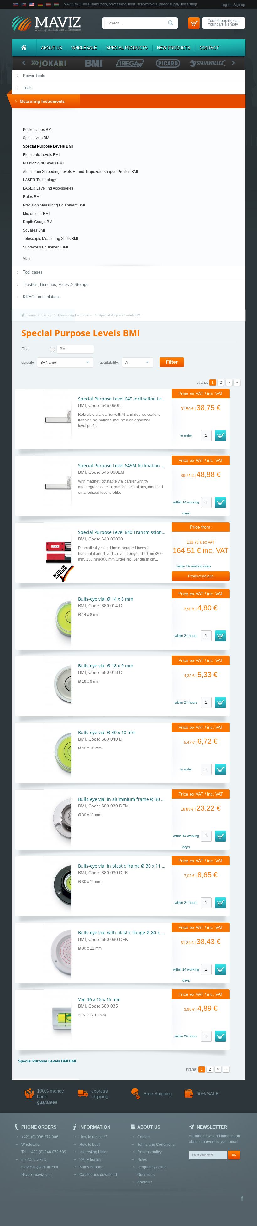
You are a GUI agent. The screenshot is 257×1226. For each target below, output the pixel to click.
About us (51, 47)
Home (31, 315)
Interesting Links (93, 1152)
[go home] (46, 24)
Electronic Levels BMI (41, 155)
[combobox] (65, 362)
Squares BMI (34, 230)
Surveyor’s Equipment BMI (45, 247)
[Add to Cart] (220, 435)
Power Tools (34, 75)
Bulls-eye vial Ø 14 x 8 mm (105, 599)
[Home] (24, 47)
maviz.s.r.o (43, 1174)
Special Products (127, 47)
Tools (28, 88)
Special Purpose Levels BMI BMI (47, 1061)
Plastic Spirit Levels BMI (43, 163)
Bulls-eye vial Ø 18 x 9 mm (105, 666)
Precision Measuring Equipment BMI (54, 205)
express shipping (99, 1093)
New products (173, 47)
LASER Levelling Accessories (48, 188)
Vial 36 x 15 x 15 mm (99, 999)
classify (27, 362)
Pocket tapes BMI (37, 130)
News (142, 1159)
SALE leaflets (90, 1159)
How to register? (93, 1137)
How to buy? (90, 1144)
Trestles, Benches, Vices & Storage (55, 284)
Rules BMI (31, 197)
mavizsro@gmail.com (39, 1167)
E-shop (46, 315)
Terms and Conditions (156, 1144)
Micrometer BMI (36, 213)
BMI (63, 349)
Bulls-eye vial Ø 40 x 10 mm (107, 732)
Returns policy (149, 1152)
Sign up (239, 5)
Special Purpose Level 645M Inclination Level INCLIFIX (134, 465)
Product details (200, 576)
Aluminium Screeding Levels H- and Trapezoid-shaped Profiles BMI (80, 172)
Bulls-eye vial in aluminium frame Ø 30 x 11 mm (128, 799)
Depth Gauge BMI (38, 222)
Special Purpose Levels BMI (48, 146)
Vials (27, 259)
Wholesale (84, 47)
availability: (109, 362)
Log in (225, 5)
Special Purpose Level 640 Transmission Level (126, 532)
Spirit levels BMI (36, 138)
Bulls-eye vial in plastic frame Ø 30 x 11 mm (124, 866)
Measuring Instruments (42, 101)
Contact (209, 47)
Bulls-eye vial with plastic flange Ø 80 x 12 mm (126, 933)
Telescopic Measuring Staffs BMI (50, 239)
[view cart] (194, 23)
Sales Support (91, 1167)
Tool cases (33, 272)
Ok (234, 1154)
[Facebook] (242, 1199)
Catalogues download (98, 1174)
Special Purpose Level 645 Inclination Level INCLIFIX (132, 399)
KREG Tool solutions (42, 297)
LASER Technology (39, 180)
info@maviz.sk (33, 1159)
